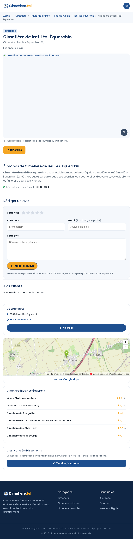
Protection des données (77, 528)
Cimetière (20, 15)
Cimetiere (20, 5)
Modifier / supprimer (68, 463)
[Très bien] (37, 213)
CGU (44, 528)
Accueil (7, 15)
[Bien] (33, 213)
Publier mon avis (24, 265)
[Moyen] (28, 213)
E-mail (84, 220)
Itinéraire (16, 150)
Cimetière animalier (69, 508)
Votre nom (13, 220)
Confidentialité (55, 528)
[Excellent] (42, 213)
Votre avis (13, 235)
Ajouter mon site (21, 319)
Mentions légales (110, 508)
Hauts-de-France (40, 15)
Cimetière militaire (68, 503)
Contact (105, 503)
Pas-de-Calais (62, 15)
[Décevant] (23, 213)
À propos (105, 498)
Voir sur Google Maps (66, 379)
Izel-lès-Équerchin (84, 15)
